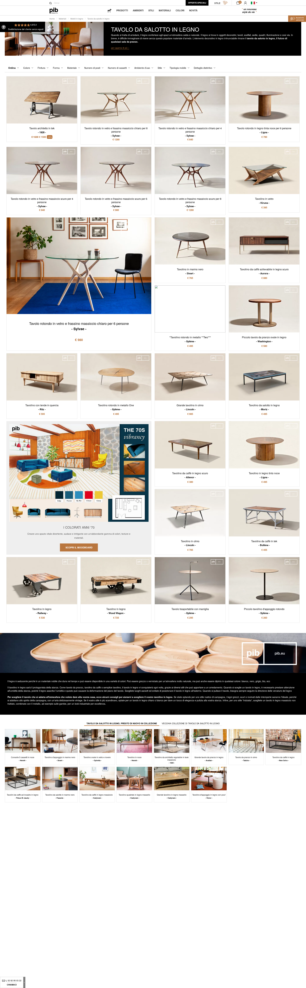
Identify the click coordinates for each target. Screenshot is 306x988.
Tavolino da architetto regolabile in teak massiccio (172, 760)
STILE (217, 3)
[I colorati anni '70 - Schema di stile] (78, 488)
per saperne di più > (120, 47)
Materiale (72, 67)
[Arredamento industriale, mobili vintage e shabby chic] (56, 10)
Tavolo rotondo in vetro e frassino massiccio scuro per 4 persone (42, 202)
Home (52, 18)
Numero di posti (92, 67)
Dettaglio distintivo (203, 67)
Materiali (165, 10)
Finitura (41, 67)
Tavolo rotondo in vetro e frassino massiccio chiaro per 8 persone (116, 131)
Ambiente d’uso (142, 67)
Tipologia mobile (178, 67)
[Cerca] (50, 3)
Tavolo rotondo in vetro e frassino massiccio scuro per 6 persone (116, 202)
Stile (160, 67)
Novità (193, 10)
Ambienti (138, 10)
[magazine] (109, 10)
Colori (180, 10)
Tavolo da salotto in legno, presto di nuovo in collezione (122, 723)
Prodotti (122, 10)
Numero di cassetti (117, 67)
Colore (26, 67)
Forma (56, 67)
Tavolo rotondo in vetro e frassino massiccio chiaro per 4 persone (190, 131)
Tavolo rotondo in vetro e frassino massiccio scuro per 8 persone (190, 202)
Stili (151, 10)
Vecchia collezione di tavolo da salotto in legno (191, 723)
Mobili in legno (76, 18)
